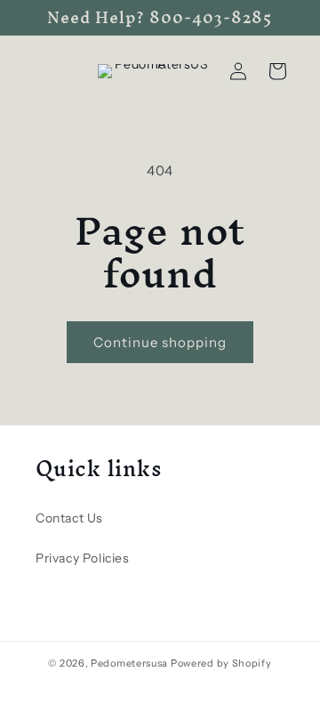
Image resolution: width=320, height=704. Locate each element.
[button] (277, 71)
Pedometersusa (129, 663)
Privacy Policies (83, 558)
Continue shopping (160, 342)
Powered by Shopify (221, 663)
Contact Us (69, 518)
